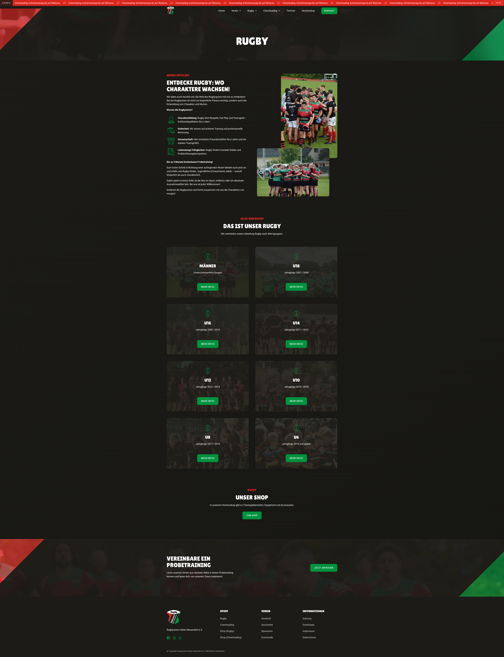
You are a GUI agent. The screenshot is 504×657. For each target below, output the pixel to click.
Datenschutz (309, 637)
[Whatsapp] (180, 638)
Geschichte (267, 625)
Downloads (267, 637)
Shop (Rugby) (227, 631)
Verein (234, 10)
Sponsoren (267, 631)
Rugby (250, 10)
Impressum (309, 631)
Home (221, 10)
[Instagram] (174, 638)
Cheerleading (270, 10)
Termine (291, 10)
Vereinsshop (308, 10)
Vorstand (266, 618)
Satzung (307, 618)
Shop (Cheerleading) (231, 637)
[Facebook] (168, 638)
